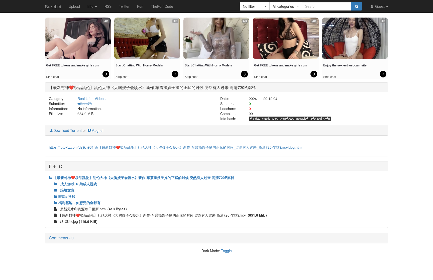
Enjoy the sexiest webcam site (345, 65)
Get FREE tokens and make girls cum (72, 65)
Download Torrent (67, 130)
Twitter (124, 6)
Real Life (84, 98)
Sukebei (53, 6)
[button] (255, 6)
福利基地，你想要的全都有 (79, 202)
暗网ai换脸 (66, 196)
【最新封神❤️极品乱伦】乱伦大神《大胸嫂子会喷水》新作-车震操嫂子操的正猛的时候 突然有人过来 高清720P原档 (143, 177)
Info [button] (90, 6)
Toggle (226, 250)
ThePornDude (162, 6)
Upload (74, 6)
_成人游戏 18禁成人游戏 (77, 183)
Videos (100, 98)
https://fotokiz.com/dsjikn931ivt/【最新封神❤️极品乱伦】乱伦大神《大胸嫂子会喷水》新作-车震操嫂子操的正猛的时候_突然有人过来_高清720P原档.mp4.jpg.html (175, 147)
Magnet (97, 130)
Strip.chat (52, 77)
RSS (108, 6)
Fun (140, 6)
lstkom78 (84, 103)
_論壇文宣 (66, 190)
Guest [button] (380, 6)
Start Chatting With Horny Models (139, 65)
